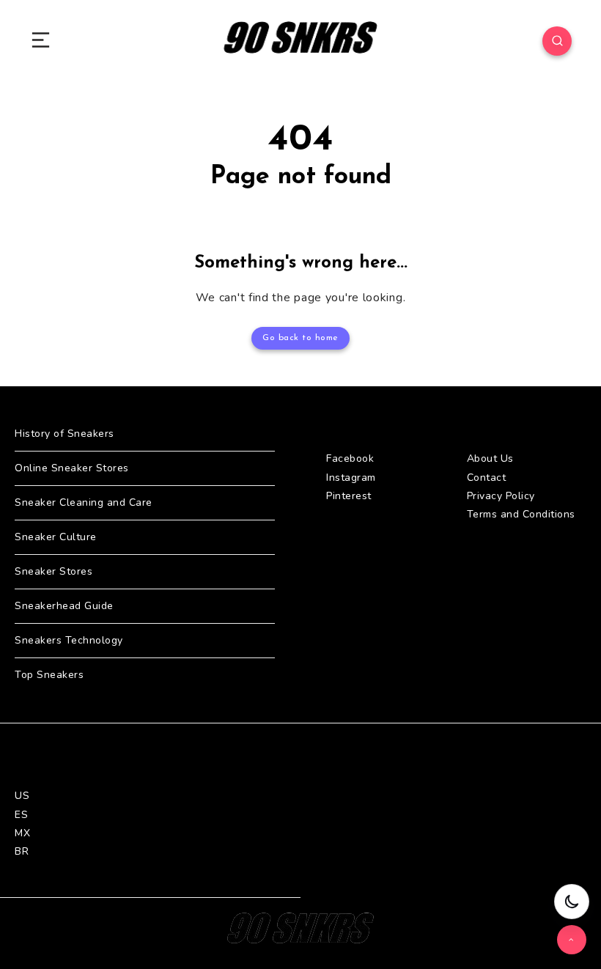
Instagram (351, 477)
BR (22, 851)
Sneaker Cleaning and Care (83, 502)
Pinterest (349, 496)
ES (21, 815)
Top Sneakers (49, 675)
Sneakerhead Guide (64, 606)
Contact (486, 477)
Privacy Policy (501, 496)
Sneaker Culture (56, 537)
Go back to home (300, 338)
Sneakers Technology (69, 640)
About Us (490, 458)
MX (22, 833)
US (22, 796)
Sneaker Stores (53, 571)
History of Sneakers (64, 434)
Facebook (350, 458)
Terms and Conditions (521, 514)
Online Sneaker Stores (72, 468)
